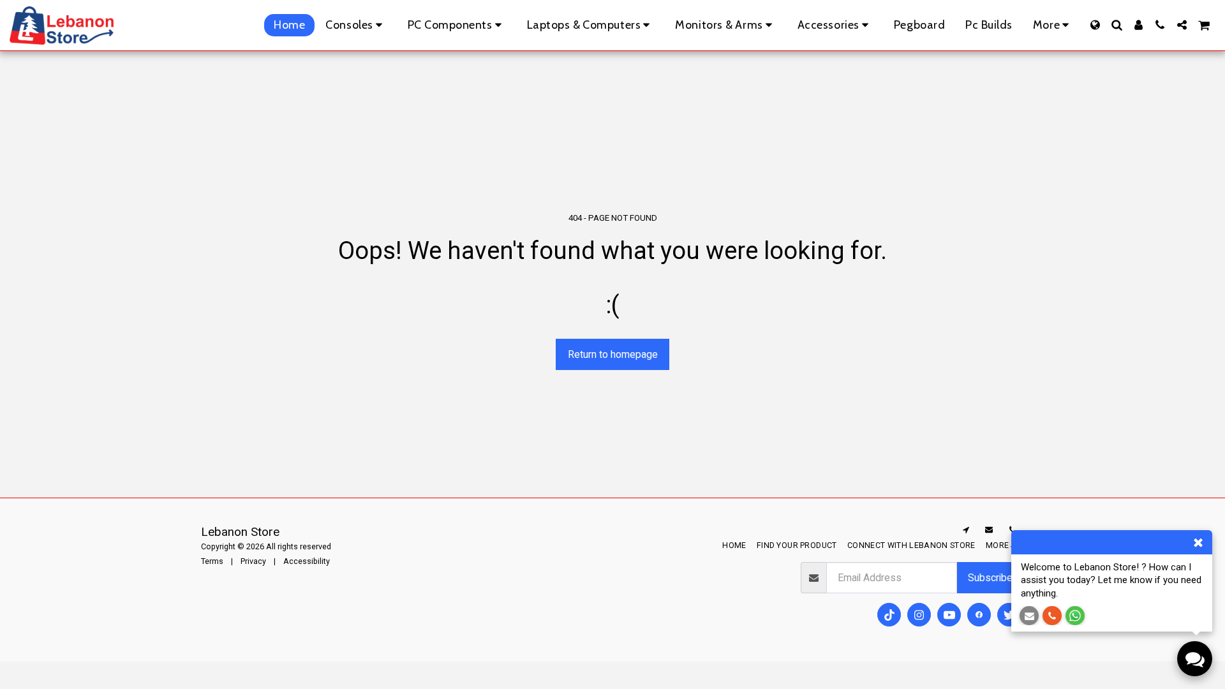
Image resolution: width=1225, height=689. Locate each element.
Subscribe (990, 578)
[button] (1116, 25)
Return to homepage (613, 354)
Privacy (253, 561)
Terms (212, 561)
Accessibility (306, 561)
